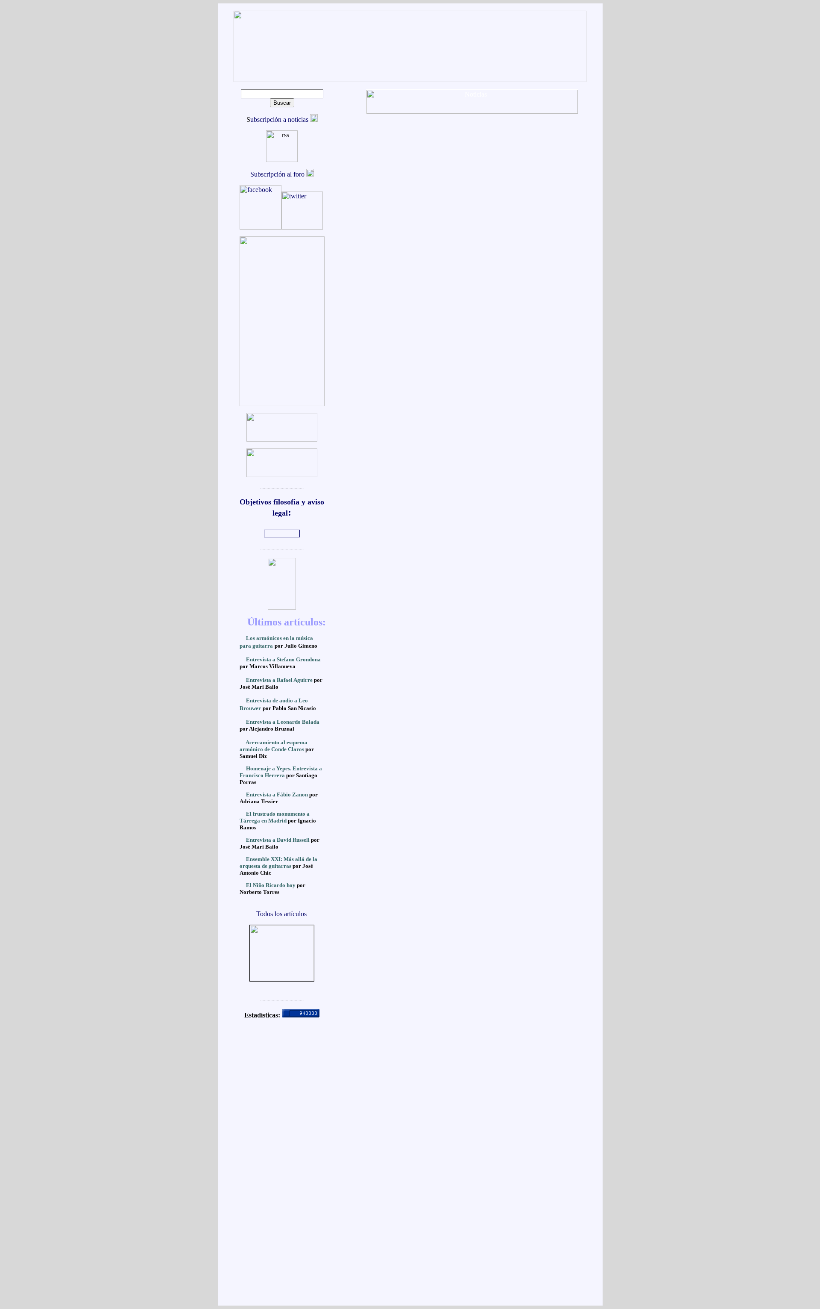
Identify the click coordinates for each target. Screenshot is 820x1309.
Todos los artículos (281, 913)
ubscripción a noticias (280, 119)
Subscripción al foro (278, 174)
